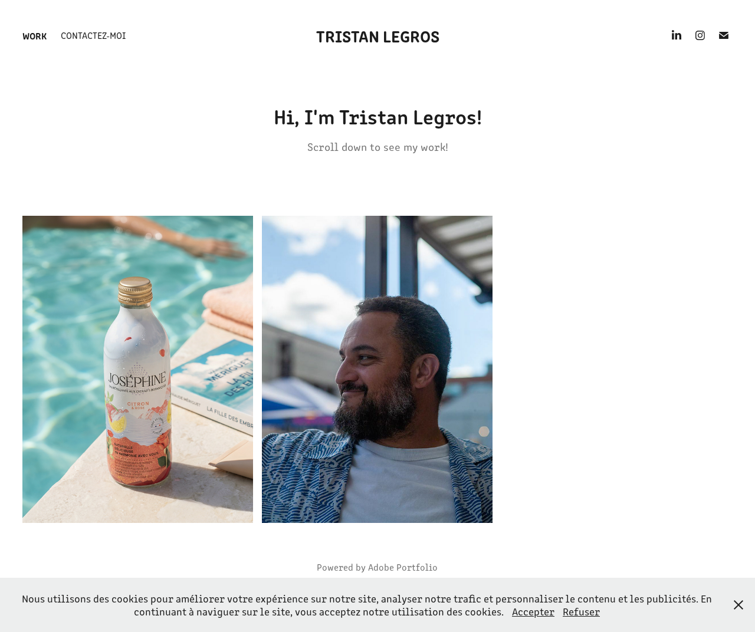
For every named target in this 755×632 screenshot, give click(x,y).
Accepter (533, 611)
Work (34, 35)
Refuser (581, 611)
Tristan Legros (377, 35)
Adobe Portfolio (403, 567)
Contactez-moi (93, 35)
